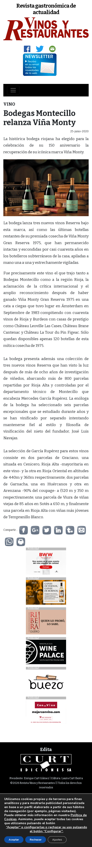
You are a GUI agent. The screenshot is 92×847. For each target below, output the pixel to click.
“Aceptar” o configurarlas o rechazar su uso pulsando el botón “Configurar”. (46, 829)
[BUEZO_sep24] (46, 683)
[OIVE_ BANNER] (46, 712)
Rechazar (36, 839)
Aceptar (14, 839)
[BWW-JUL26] (46, 563)
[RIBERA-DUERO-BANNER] (46, 623)
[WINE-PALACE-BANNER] (46, 653)
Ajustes (57, 839)
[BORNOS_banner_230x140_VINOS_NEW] (46, 593)
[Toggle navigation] (13, 90)
